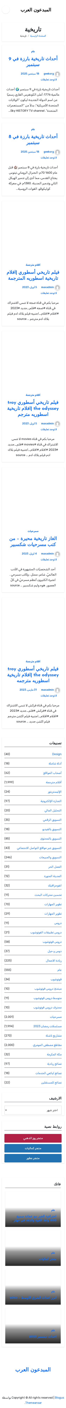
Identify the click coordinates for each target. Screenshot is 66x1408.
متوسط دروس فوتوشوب (48, 998)
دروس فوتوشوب (52, 941)
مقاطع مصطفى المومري (47, 1045)
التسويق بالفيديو (52, 829)
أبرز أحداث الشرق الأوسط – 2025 (33, 1298)
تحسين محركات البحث (48, 895)
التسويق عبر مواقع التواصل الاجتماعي (39, 848)
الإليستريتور (55, 791)
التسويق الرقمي (52, 819)
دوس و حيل (55, 951)
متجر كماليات (33, 1148)
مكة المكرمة (54, 1054)
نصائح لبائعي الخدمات (49, 1073)
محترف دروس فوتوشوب (47, 1007)
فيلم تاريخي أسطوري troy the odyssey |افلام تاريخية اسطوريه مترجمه (33, 675)
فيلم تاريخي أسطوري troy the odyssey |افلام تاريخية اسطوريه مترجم (33, 408)
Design (57, 754)
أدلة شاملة (55, 763)
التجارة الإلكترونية (51, 801)
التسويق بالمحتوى (51, 838)
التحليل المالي (53, 810)
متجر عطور (33, 1158)
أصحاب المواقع (52, 773)
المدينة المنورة (53, 876)
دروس (58, 923)
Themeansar (33, 1402)
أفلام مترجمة (33, 264)
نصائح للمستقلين (51, 1082)
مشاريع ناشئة (54, 1035)
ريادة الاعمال (54, 960)
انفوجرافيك (55, 885)
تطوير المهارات (53, 904)
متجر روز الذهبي (33, 1138)
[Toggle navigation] (63, 9)
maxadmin (47, 287)
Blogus (59, 1397)
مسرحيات (33, 531)
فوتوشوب (56, 979)
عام (33, 51)
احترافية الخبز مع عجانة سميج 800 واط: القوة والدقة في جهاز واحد (35, 1220)
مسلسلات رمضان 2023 (47, 1026)
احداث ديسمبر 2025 (42, 1336)
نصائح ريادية (54, 1063)
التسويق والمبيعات (50, 857)
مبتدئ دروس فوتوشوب (48, 988)
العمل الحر (55, 866)
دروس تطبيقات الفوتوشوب (46, 932)
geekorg (49, 73)
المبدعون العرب (36, 10)
